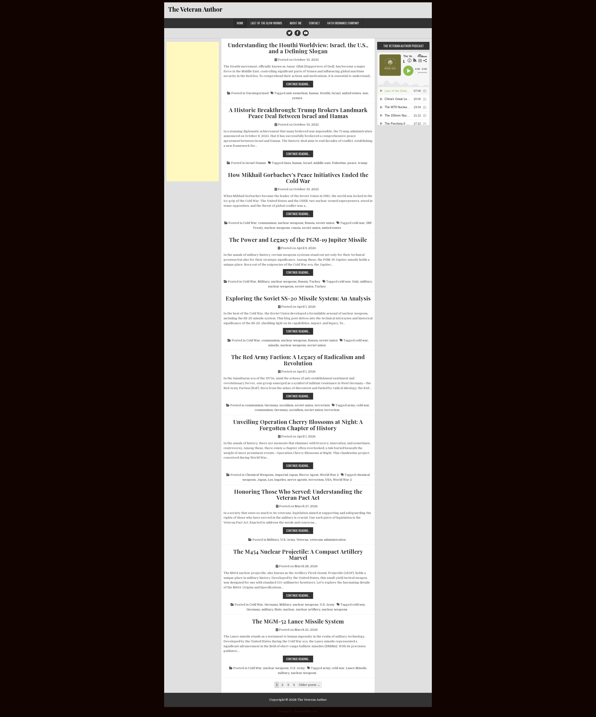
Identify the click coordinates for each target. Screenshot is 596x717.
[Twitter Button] (289, 33)
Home (240, 23)
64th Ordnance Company (343, 23)
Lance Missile (356, 668)
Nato (278, 609)
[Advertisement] (192, 111)
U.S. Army (287, 539)
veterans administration (328, 539)
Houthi (325, 93)
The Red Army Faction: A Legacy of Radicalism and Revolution (298, 360)
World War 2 (329, 475)
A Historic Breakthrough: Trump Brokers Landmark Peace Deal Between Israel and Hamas (298, 113)
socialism (286, 405)
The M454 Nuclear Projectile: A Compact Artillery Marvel (298, 554)
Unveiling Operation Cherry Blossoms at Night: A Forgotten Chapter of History (298, 425)
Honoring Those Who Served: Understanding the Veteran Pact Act (298, 494)
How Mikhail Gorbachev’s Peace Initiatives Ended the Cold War (298, 178)
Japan (261, 479)
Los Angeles (277, 479)
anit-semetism (297, 93)
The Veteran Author (195, 9)
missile (273, 345)
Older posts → (309, 685)
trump (362, 163)
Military (264, 281)
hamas (313, 93)
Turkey (314, 281)
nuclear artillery (308, 609)
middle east (322, 163)
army (351, 405)
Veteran (302, 539)
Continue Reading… (299, 83)
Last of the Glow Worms (266, 23)
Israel (336, 93)
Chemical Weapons (259, 475)
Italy (355, 281)
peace (351, 163)
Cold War (250, 223)
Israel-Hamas (256, 163)
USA (328, 479)
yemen (297, 98)
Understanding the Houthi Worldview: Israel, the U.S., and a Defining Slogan (298, 48)
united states (351, 93)
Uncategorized (257, 93)
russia (296, 228)
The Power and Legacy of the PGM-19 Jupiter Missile (298, 240)
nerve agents (297, 479)
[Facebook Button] (298, 33)
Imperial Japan (286, 475)
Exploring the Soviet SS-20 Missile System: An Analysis (298, 298)
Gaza (287, 163)
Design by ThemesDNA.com (298, 711)
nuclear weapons (290, 223)
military (366, 281)
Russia (310, 223)
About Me (295, 23)
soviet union (325, 223)
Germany (271, 405)
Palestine (339, 163)
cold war (358, 223)
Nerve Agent (308, 475)
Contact (314, 23)
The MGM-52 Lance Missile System (298, 621)
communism (267, 223)
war (365, 93)
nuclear (289, 609)
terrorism (322, 405)
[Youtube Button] (306, 33)
